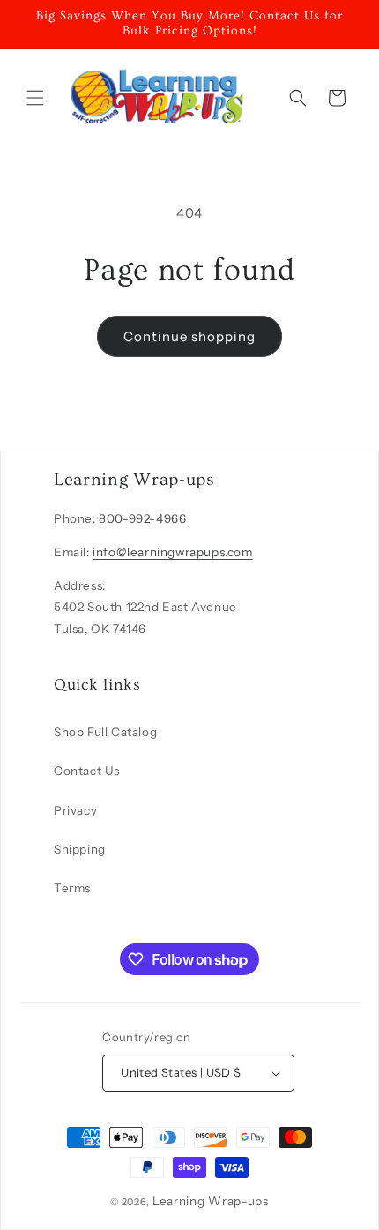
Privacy (75, 810)
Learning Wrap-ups (210, 1201)
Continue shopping (189, 336)
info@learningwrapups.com (172, 552)
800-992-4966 (142, 518)
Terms (72, 888)
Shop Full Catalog (105, 732)
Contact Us (87, 771)
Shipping (80, 849)
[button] (35, 97)
